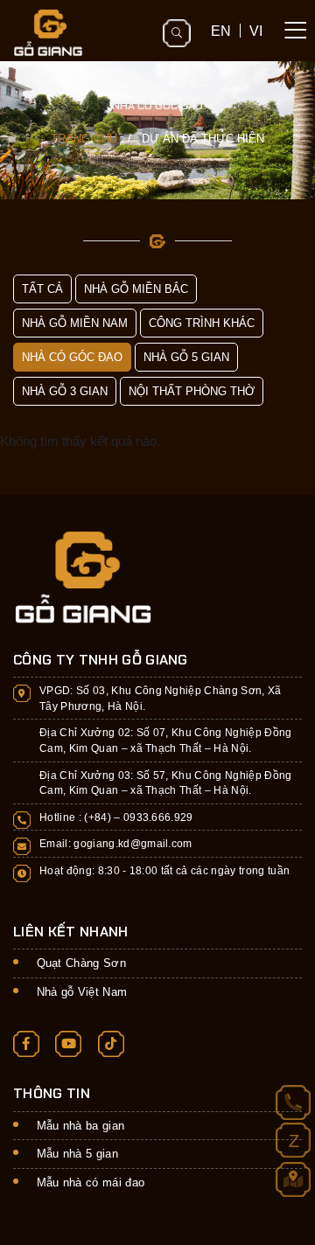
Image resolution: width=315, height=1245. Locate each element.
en (221, 31)
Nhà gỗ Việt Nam (82, 991)
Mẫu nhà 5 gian (78, 1153)
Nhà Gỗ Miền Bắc (136, 289)
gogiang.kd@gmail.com (133, 843)
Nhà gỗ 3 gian (65, 391)
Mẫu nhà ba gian (81, 1125)
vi (255, 31)
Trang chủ (84, 139)
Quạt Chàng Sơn (82, 963)
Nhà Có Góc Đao (72, 357)
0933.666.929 (158, 817)
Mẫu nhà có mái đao (91, 1182)
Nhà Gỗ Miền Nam (75, 323)
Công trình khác (202, 323)
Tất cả (42, 289)
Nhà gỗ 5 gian (186, 357)
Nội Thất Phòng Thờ (192, 391)
